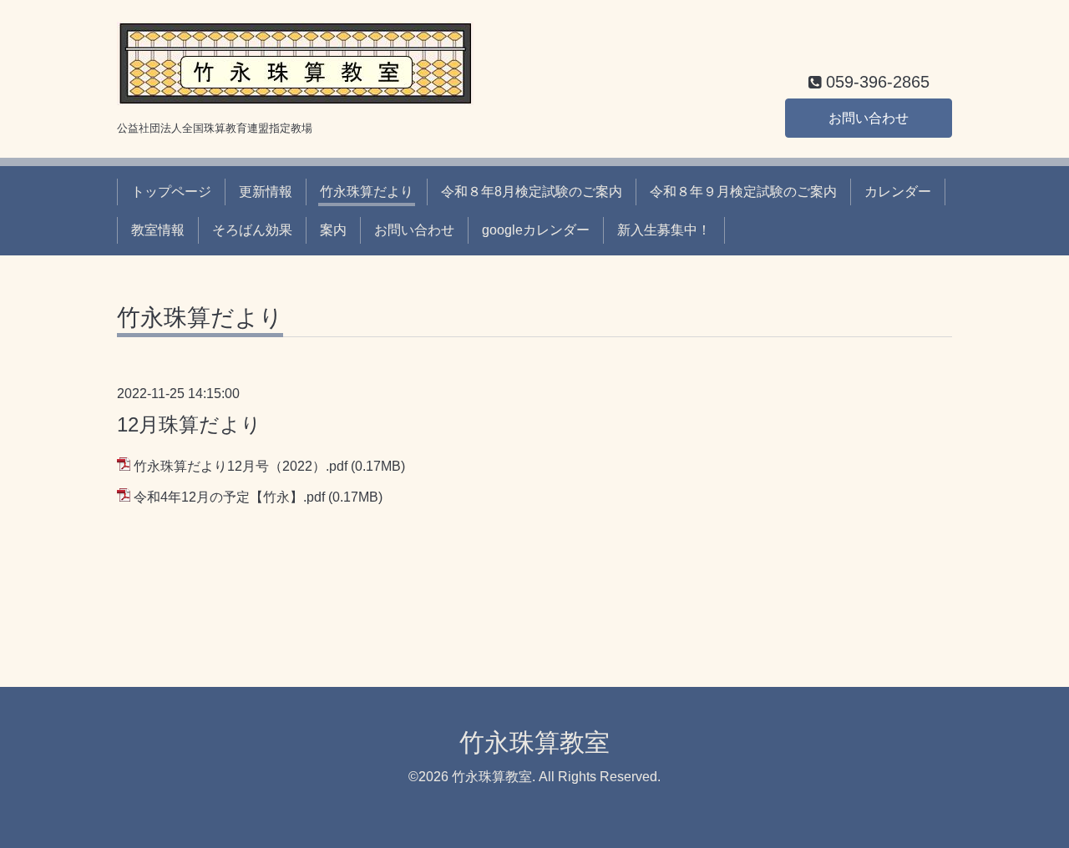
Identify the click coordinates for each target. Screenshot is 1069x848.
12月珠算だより (189, 424)
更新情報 (265, 191)
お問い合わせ (868, 118)
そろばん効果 (252, 230)
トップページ (171, 191)
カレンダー (897, 191)
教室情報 (158, 230)
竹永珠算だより (366, 191)
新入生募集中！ (664, 230)
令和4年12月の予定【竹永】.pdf (229, 497)
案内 (333, 230)
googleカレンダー (536, 230)
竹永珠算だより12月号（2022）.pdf (240, 466)
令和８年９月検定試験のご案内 (743, 191)
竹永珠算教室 (534, 742)
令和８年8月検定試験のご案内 (531, 191)
